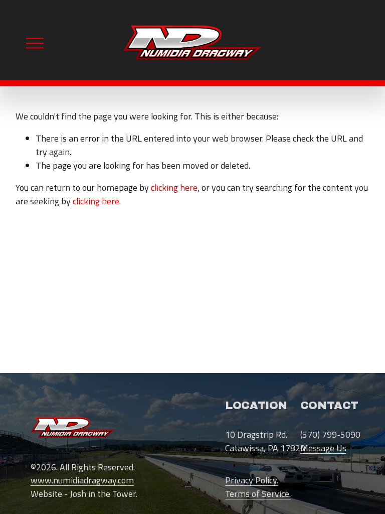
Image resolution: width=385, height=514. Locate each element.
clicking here (174, 187)
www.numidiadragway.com (82, 480)
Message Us (323, 448)
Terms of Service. (258, 493)
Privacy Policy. (251, 480)
